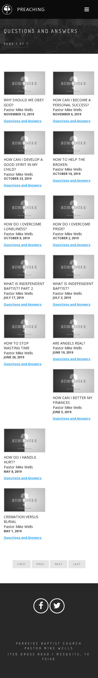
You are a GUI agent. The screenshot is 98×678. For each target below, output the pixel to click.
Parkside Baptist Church (49, 643)
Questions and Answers (22, 121)
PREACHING (31, 9)
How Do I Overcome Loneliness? (22, 226)
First (21, 564)
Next (59, 564)
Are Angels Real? (69, 343)
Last (77, 564)
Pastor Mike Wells (18, 109)
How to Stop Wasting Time (16, 346)
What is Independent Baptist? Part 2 (24, 286)
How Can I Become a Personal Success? (72, 102)
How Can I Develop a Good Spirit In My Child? (23, 164)
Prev (40, 564)
